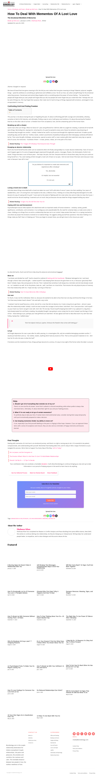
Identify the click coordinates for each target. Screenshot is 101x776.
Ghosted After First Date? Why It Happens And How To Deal (47, 592)
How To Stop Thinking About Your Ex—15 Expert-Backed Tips (50, 617)
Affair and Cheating (54, 735)
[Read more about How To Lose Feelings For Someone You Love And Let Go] (21, 681)
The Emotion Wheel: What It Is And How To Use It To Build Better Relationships (34, 456)
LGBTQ (52, 750)
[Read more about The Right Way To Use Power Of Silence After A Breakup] (79, 606)
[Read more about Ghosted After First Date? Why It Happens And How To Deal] (50, 581)
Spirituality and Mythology (56, 752)
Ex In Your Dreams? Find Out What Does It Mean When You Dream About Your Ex (50, 642)
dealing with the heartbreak (55, 278)
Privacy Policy (76, 751)
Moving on (52, 518)
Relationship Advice (54, 755)
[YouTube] (74, 733)
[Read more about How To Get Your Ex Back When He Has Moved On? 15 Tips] (79, 656)
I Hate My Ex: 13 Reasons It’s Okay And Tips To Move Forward (79, 641)
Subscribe (50, 500)
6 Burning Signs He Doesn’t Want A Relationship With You (19, 565)
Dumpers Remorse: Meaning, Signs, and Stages (79, 592)
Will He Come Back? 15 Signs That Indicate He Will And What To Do (77, 691)
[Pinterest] (93, 733)
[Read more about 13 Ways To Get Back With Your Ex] (50, 706)
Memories (45, 518)
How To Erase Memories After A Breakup (33, 292)
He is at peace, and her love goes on (21, 452)
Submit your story (32, 740)
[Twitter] (81, 733)
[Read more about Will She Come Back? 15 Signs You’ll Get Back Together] (79, 555)
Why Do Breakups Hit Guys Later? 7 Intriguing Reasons (20, 642)
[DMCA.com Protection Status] (10, 774)
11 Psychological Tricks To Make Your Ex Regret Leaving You (21, 666)
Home (9, 9)
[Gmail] (44, 80)
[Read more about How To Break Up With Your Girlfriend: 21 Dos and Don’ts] (50, 656)
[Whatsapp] (47, 80)
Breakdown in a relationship (19, 518)
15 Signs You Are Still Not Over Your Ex (32, 202)
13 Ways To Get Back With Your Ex (48, 716)
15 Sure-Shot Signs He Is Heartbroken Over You (20, 715)
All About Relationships (25, 4)
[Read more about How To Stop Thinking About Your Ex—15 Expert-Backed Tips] (50, 606)
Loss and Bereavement (35, 518)
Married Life (53, 742)
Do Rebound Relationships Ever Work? (49, 690)
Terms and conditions (77, 748)
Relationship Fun (66, 4)
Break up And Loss (31, 9)
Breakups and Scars (18, 9)
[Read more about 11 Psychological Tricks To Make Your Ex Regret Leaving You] (21, 656)
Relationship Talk (55, 4)
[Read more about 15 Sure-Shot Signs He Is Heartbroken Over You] (21, 705)
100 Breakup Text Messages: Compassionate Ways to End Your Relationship (48, 566)
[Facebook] (50, 80)
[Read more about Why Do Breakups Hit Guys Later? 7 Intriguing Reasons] (21, 631)
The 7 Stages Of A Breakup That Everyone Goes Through (37, 144)
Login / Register (76, 4)
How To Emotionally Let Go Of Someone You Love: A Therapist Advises (21, 592)
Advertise (30, 738)
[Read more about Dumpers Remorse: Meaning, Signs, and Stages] (79, 581)
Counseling (45, 4)
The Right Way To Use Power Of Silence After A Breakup (79, 617)
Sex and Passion (54, 745)
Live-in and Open (54, 747)
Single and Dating (54, 740)
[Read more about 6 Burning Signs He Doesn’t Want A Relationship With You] (21, 555)
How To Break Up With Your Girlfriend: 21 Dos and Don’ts (50, 666)
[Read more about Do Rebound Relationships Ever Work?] (50, 681)
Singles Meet (37, 4)
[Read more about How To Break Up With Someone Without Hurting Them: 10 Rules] (21, 606)
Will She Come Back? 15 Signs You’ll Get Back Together (79, 565)
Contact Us (30, 742)
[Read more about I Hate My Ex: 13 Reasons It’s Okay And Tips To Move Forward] (79, 631)
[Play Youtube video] (50, 369)
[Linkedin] (89, 733)
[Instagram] (53, 80)
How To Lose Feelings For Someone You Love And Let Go (21, 691)
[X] (56, 80)
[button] (31, 4)
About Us (30, 735)
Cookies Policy (76, 746)
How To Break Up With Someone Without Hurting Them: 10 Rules (21, 617)
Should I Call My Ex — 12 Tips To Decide (22, 460)
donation (44, 464)
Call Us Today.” (57, 448)
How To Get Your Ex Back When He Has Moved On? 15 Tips (79, 666)
